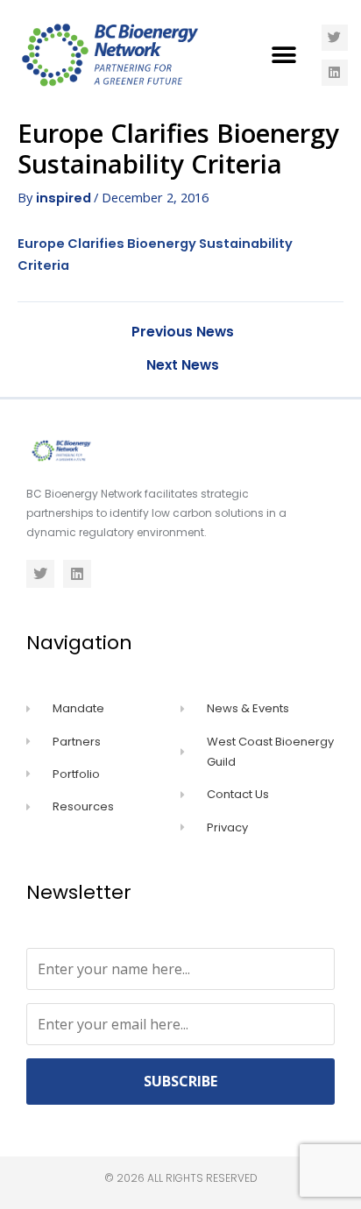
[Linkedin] (335, 73)
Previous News (182, 332)
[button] (283, 54)
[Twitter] (335, 38)
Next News (182, 365)
